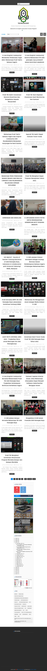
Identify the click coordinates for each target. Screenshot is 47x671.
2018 (16, 570)
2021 (16, 542)
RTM (25, 172)
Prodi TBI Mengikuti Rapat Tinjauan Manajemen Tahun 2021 (34, 178)
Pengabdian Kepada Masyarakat (8, 130)
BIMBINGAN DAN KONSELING (12, 218)
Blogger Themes (33, 669)
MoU (30, 614)
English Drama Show (19, 608)
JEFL (30, 602)
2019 (16, 568)
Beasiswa (30, 606)
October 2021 (19, 555)
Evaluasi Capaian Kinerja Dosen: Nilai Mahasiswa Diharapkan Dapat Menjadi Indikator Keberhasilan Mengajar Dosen (34, 381)
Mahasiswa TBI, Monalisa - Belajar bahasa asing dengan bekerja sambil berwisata (23, 529)
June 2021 (18, 560)
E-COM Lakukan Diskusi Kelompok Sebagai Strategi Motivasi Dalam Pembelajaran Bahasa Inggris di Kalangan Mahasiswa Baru (34, 262)
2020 (16, 567)
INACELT (3, 253)
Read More (12, 72)
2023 (16, 539)
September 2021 (19, 556)
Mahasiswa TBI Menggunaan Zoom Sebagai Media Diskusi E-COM (34, 302)
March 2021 (18, 563)
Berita (3, 90)
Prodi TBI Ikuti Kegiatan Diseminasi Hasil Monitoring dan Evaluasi (34, 97)
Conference (25, 614)
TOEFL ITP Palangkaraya (26, 612)
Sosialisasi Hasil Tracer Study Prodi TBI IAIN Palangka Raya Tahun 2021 (34, 339)
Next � (29, 479)
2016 (16, 572)
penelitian (4, 51)
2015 (16, 573)
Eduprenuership (24, 600)
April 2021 (18, 562)
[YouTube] (23, 1)
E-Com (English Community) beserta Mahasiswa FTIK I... (23, 547)
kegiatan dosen (18, 604)
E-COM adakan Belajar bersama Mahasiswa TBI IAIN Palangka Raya (12, 420)
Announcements (18, 610)
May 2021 (18, 561)
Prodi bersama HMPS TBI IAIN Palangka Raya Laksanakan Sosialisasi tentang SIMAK (12, 302)
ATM (18, 616)
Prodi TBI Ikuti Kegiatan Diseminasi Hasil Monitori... (24, 552)
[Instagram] (21, 1)
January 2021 (19, 566)
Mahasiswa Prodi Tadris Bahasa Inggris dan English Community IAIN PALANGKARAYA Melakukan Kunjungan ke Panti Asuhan (12, 139)
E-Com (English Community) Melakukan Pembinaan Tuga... (24, 545)
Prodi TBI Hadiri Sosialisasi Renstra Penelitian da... (23, 550)
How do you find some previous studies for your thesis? (22, 508)
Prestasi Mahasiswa (19, 596)
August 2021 (19, 557)
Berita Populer (17, 496)
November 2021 (19, 553)
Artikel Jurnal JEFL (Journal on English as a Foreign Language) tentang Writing (22, 521)
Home (4, 34)
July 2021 (18, 558)
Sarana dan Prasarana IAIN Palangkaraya (20, 621)
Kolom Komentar (29, 496)
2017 (16, 571)
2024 (16, 538)
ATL (25, 608)
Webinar (16, 614)
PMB (15, 616)
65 (25, 479)
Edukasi (24, 604)
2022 (16, 540)
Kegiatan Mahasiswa (23, 602)
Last (34, 479)
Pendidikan (27, 51)
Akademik (29, 608)
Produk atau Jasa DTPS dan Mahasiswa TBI (23, 619)
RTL (23, 610)
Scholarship (17, 612)
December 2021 (19, 543)
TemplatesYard (21, 669)
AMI (20, 614)
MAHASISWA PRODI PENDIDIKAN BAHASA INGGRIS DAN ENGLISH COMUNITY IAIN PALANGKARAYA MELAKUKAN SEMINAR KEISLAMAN (12, 180)
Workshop (24, 606)
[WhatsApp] (26, 1)
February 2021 (19, 565)
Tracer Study (27, 130)
